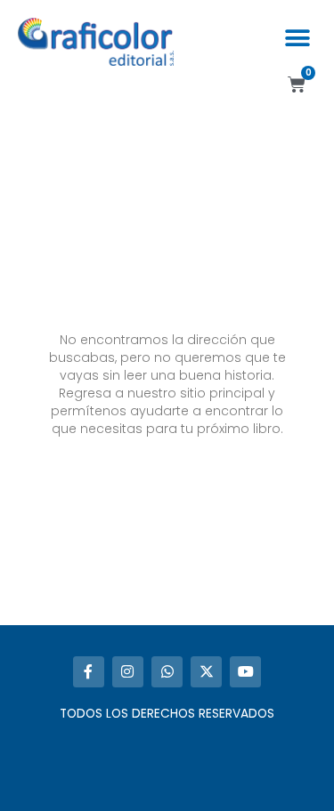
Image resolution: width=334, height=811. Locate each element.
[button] (297, 38)
